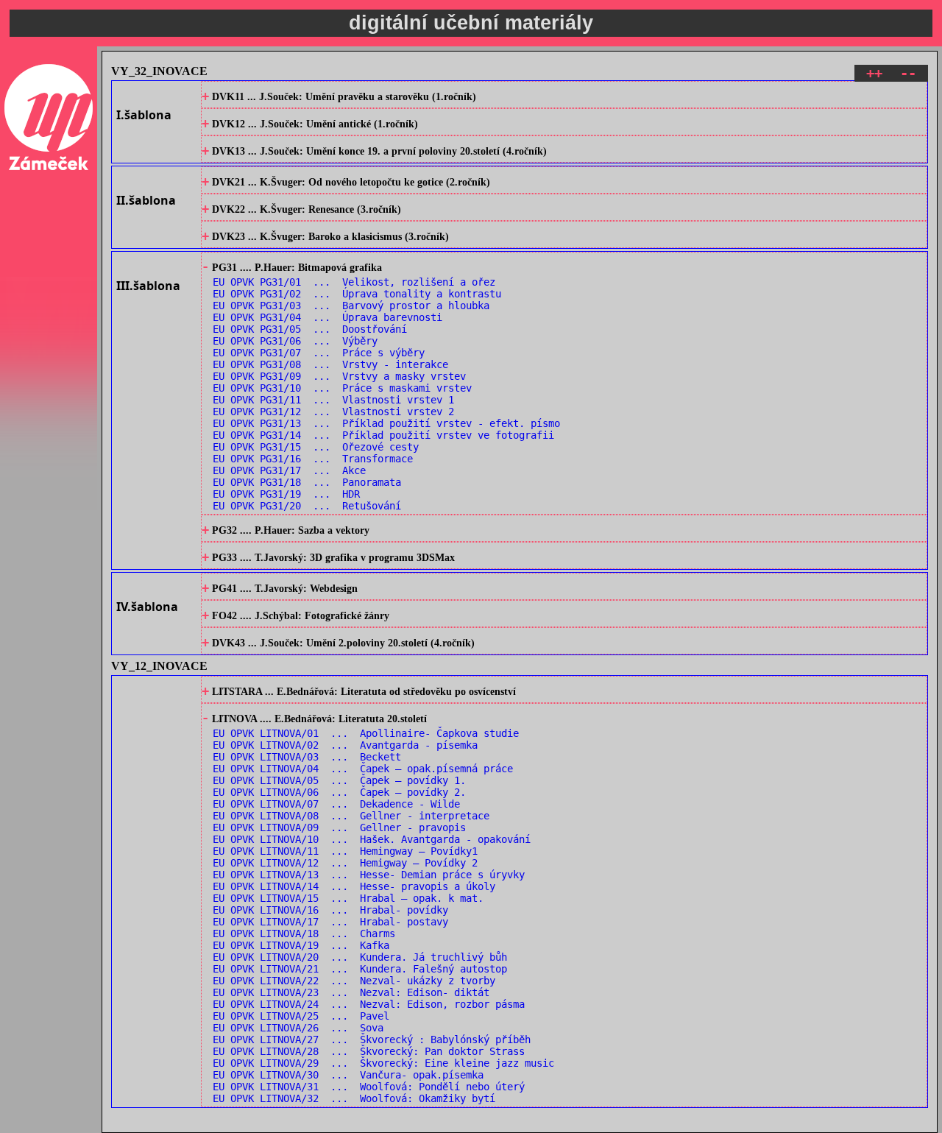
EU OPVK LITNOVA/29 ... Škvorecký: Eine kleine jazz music (383, 1063)
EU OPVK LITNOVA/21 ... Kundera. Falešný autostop (360, 969)
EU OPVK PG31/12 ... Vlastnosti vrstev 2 (333, 411)
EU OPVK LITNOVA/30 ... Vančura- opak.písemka (348, 1075)
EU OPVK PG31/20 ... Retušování (307, 506)
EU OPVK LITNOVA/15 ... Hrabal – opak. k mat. (348, 898)
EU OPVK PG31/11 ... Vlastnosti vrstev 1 (333, 400)
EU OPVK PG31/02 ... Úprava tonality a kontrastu (357, 294)
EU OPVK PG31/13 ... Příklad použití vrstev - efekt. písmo (386, 423)
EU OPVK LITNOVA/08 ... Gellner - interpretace (351, 816)
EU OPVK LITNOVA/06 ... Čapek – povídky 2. (339, 792)
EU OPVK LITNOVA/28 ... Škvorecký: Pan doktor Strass (369, 1051)
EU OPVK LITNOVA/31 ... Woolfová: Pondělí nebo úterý (369, 1087)
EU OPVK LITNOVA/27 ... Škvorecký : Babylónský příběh (372, 1039)
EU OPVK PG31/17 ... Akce (289, 470)
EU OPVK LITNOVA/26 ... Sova (298, 1028)
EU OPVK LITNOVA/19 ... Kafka (301, 945)
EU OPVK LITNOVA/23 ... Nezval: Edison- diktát (351, 992)
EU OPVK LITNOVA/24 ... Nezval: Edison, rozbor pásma (369, 1004)
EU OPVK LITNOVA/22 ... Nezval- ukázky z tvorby (354, 980)
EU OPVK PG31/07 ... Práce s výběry (319, 353)
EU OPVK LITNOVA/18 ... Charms (304, 933)
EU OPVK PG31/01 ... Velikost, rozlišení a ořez (354, 282)
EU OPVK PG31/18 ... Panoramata (307, 482)
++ (874, 73)
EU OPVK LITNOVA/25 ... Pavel (301, 1016)
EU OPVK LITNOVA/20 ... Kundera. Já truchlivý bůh (360, 957)
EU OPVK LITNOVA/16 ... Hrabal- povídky (330, 910)
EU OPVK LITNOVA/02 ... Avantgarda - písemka (345, 745)
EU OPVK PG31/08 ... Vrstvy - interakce (330, 364)
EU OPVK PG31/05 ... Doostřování (310, 329)
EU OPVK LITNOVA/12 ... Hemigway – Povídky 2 (345, 863)
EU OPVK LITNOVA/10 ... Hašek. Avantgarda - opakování (372, 839)
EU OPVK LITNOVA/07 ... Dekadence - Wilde (336, 804)
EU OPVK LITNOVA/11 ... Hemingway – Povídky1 (345, 851)
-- (908, 73)
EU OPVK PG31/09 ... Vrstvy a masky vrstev (339, 376)
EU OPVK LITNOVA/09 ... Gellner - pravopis (339, 827)
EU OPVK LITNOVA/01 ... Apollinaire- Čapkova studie (366, 733)
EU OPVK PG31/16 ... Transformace (313, 459)
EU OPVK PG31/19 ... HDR (286, 494)
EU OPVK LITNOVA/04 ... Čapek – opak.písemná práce (363, 768)
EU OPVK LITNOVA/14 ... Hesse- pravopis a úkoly (354, 886)
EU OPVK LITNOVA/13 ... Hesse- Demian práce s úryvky (369, 874)
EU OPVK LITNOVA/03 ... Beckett (307, 757)
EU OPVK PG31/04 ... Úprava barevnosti (327, 317)
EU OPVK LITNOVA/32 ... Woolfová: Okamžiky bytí (354, 1098)
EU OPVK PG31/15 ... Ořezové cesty (316, 447)
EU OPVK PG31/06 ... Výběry (295, 341)
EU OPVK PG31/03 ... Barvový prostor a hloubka (351, 305)
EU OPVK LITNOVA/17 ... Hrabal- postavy (330, 922)
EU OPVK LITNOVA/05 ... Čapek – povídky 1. (339, 780)
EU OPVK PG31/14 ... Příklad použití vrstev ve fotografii (383, 435)
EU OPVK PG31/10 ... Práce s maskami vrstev (342, 388)
